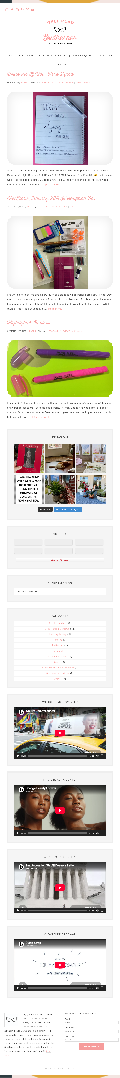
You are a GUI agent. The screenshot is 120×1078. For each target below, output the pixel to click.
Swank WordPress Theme (64, 1069)
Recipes (57, 662)
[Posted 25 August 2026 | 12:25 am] (58, 542)
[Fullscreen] (102, 755)
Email (67, 1019)
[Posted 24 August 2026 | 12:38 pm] (89, 542)
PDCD (81, 1069)
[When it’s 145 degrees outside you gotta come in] (60, 458)
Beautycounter (57, 623)
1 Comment (75, 207)
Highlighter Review (28, 323)
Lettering (46, 83)
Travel (58, 679)
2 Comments (77, 331)
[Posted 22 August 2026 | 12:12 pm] (28, 550)
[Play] (18, 755)
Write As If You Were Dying (40, 75)
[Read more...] (53, 184)
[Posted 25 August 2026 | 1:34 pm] (28, 542)
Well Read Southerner (60, 31)
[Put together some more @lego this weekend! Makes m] (91, 489)
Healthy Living (58, 634)
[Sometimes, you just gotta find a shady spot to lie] (60, 489)
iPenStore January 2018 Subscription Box (51, 199)
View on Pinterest (60, 560)
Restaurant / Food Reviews (58, 668)
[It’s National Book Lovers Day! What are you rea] (29, 458)
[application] (60, 733)
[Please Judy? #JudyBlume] (29, 489)
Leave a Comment (83, 83)
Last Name (69, 1036)
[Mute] (97, 755)
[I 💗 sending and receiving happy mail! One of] (91, 458)
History (57, 640)
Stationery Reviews (62, 83)
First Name (70, 1027)
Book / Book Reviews (57, 629)
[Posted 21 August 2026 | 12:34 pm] (58, 550)
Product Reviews (58, 657)
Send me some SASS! (91, 1046)
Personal (58, 651)
